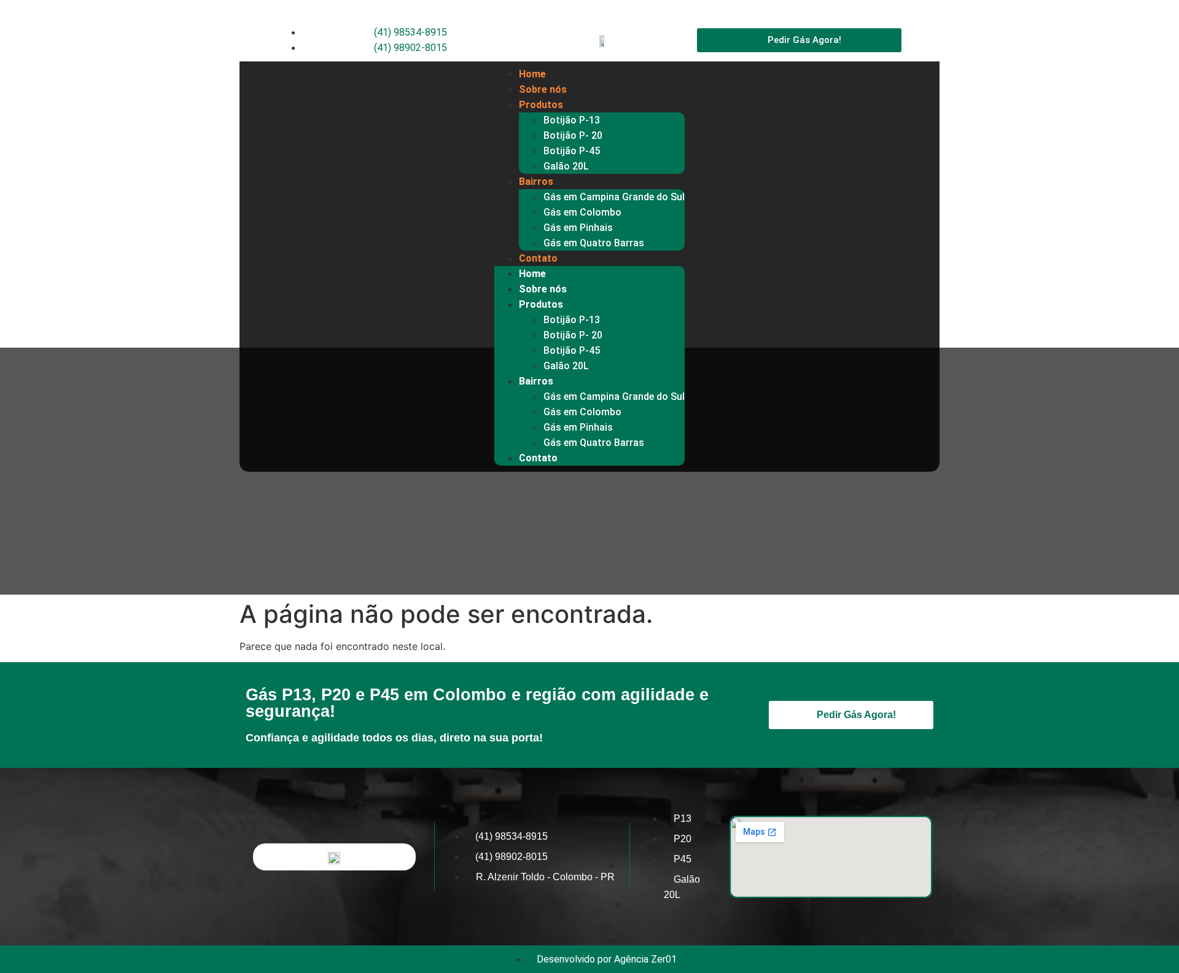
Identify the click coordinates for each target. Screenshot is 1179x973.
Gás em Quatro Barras (593, 243)
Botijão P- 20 (572, 135)
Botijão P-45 (571, 151)
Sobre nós (543, 89)
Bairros (536, 181)
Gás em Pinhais (578, 227)
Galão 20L (566, 166)
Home (532, 74)
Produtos (541, 105)
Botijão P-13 (571, 120)
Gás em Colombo (582, 212)
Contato (538, 258)
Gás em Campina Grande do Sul (614, 197)
